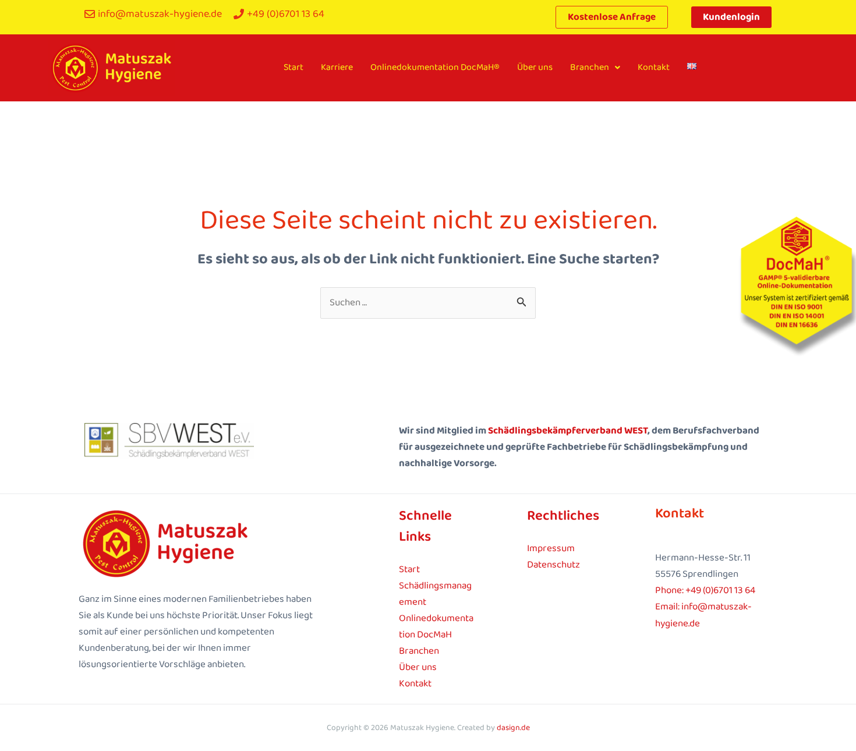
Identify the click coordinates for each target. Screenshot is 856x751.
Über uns (535, 67)
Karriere (337, 67)
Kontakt (654, 67)
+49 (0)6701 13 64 (720, 590)
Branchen (589, 67)
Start (293, 67)
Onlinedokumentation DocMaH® (435, 67)
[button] (595, 67)
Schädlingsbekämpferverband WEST (568, 431)
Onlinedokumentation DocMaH (436, 627)
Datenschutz (553, 565)
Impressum (551, 548)
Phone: (670, 590)
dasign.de (513, 727)
